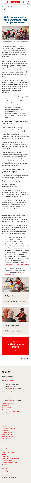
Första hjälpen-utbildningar (8, 428)
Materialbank (5, 426)
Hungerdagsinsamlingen (8, 434)
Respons (4, 450)
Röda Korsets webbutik (8, 436)
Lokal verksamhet (6, 456)
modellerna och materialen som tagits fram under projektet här (17, 264)
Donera (15, 2)
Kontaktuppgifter (6, 448)
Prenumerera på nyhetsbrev (9, 452)
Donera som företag (7, 407)
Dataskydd (4, 468)
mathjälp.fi (25, 268)
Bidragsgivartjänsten (7, 409)
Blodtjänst (4, 464)
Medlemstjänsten (6, 430)
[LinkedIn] (27, 358)
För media (4, 422)
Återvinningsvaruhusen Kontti (9, 462)
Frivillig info (5, 440)
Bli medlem (4, 454)
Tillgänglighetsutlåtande (8, 475)
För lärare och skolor (7, 432)
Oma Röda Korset (6, 438)
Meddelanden (5, 424)
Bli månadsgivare (6, 405)
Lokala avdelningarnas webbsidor (10, 458)
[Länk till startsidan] (4, 2)
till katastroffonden (10, 380)
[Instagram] (24, 358)
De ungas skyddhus (7, 460)
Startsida (4, 6)
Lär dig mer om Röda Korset (13, 331)
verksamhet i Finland (10, 392)
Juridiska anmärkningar (8, 466)
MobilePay (9, 388)
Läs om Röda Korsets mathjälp (14, 301)
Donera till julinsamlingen (8, 403)
